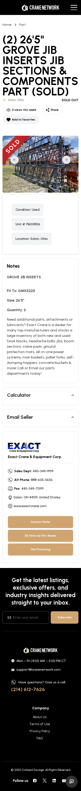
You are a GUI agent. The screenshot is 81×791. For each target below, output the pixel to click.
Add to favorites (23, 119)
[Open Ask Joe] (72, 782)
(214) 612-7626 (28, 689)
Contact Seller (41, 522)
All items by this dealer (40, 535)
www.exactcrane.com (30, 506)
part (22, 25)
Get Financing (40, 549)
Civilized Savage (33, 770)
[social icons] (35, 780)
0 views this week (24, 110)
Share (54, 110)
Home (7, 25)
